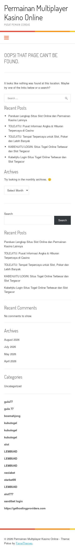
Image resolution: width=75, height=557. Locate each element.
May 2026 (10, 354)
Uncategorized (12, 386)
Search (8, 214)
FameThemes (24, 543)
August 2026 (11, 340)
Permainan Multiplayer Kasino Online (36, 12)
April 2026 (10, 361)
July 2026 (10, 347)
